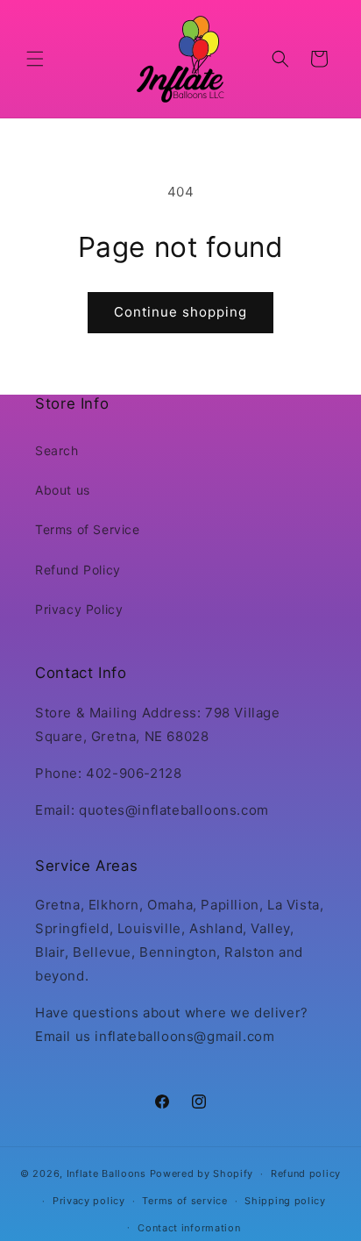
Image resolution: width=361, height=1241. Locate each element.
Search (57, 450)
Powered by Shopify (202, 1173)
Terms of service (184, 1201)
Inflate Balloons (106, 1173)
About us (62, 489)
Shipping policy (285, 1201)
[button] (35, 58)
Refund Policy (78, 569)
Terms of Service (87, 529)
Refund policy (306, 1173)
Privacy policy (89, 1201)
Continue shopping (180, 311)
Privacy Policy (79, 609)
